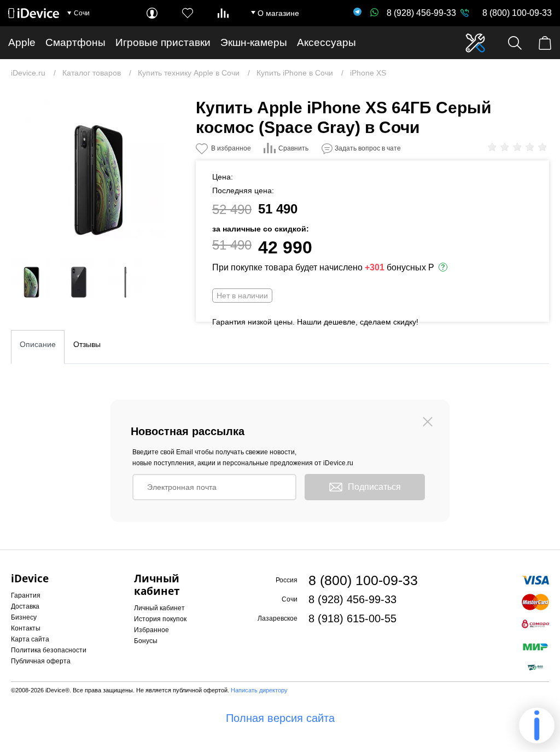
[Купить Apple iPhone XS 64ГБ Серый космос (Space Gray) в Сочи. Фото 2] (31, 278)
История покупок (160, 619)
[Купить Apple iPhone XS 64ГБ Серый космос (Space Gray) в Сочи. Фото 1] (95, 168)
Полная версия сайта (280, 718)
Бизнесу (24, 617)
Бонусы (146, 641)
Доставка (25, 606)
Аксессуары (326, 42)
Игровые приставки (163, 42)
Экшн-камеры (253, 42)
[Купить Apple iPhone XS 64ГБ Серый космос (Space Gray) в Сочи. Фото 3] (79, 278)
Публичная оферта (41, 661)
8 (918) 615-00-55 (352, 618)
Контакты (25, 628)
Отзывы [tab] (87, 344)
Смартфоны (75, 42)
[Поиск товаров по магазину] (515, 43)
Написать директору (259, 690)
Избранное (151, 630)
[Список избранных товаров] (187, 13)
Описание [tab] (38, 344)
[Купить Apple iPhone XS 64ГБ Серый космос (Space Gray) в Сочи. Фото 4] (126, 278)
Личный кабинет (159, 608)
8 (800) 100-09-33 (517, 13)
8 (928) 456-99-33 (421, 13)
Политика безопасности (48, 650)
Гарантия (25, 595)
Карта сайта (30, 639)
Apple (22, 42)
